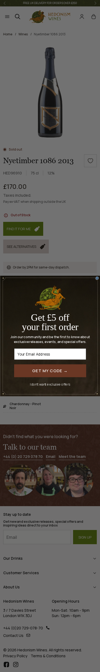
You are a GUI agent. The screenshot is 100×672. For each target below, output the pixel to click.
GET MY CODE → (50, 370)
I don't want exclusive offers (50, 384)
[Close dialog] (97, 278)
